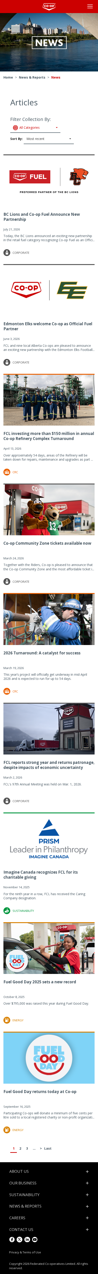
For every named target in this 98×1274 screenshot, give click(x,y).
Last (47, 1148)
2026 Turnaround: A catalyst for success (41, 653)
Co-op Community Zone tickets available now (47, 543)
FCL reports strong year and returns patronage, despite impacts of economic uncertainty (49, 765)
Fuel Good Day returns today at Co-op (39, 1091)
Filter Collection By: (30, 123)
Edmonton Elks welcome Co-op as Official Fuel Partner (47, 326)
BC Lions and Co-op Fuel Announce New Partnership (41, 217)
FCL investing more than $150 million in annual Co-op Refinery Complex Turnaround (48, 436)
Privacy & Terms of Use (25, 1252)
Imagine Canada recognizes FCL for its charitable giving (40, 874)
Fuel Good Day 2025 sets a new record (39, 981)
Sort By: (27, 139)
